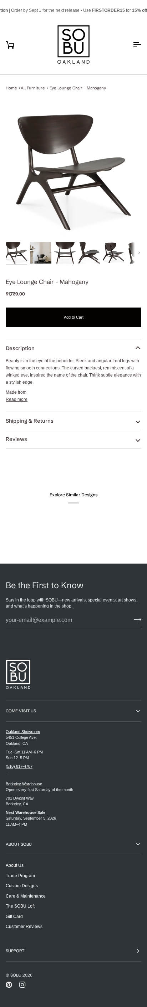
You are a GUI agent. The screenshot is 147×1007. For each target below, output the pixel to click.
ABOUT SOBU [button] (19, 844)
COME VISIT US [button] (21, 710)
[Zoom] (73, 172)
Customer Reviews (24, 926)
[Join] (135, 619)
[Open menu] (130, 44)
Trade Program (20, 875)
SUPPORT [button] (15, 950)
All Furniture (33, 87)
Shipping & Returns (30, 421)
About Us (15, 865)
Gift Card (14, 916)
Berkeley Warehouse (24, 784)
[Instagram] (22, 985)
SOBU (15, 975)
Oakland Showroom (23, 732)
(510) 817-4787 (19, 766)
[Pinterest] (9, 985)
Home (11, 87)
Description (20, 348)
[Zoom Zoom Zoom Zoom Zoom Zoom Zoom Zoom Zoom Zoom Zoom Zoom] (73, 172)
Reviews (16, 439)
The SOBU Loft (20, 906)
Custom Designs (22, 885)
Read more (16, 399)
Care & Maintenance (26, 896)
